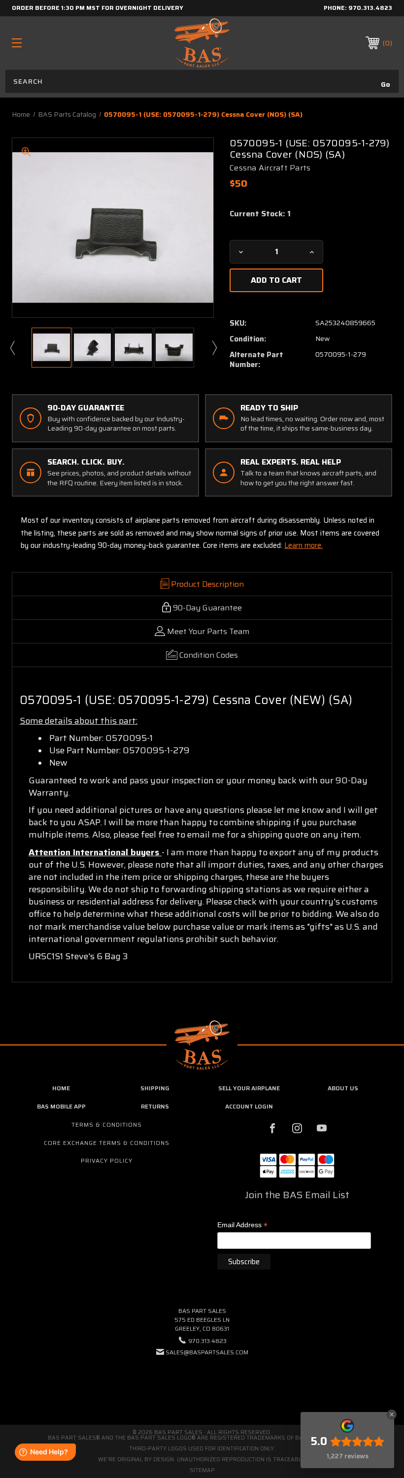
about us (343, 1088)
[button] (202, 1382)
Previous (11, 347)
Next (213, 347)
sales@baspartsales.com (207, 1352)
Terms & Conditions (106, 1124)
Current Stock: (260, 213)
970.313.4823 (370, 7)
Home (61, 1088)
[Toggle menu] (50, 42)
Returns (155, 1106)
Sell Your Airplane (249, 1088)
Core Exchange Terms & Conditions (106, 1142)
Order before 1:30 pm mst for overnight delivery (97, 7)
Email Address (242, 1225)
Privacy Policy (107, 1160)
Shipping (154, 1088)
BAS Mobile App (61, 1106)
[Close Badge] (392, 1414)
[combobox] (202, 81)
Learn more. (303, 545)
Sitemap (202, 1470)
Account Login (249, 1106)
